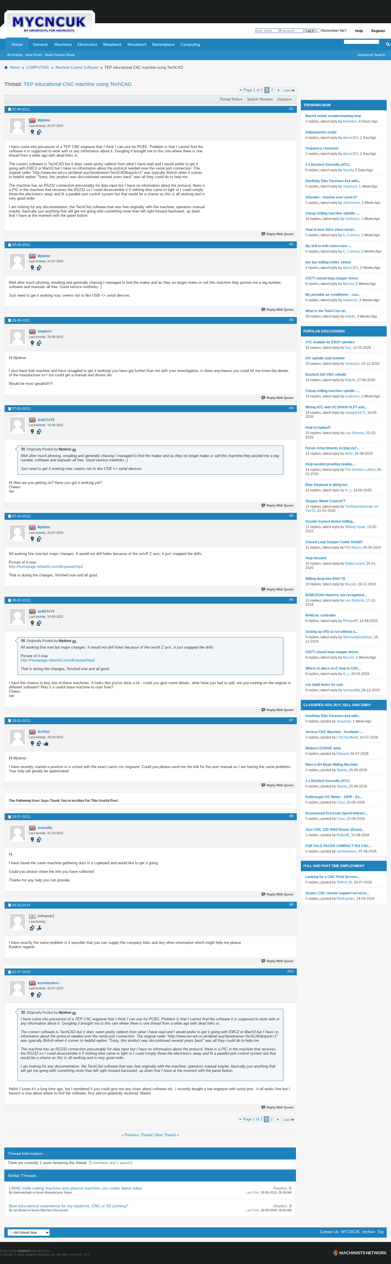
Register (378, 31)
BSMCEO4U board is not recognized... (336, 595)
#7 (291, 720)
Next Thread (165, 1135)
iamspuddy (351, 690)
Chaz (341, 802)
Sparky (348, 170)
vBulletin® (24, 1251)
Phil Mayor (353, 548)
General (40, 44)
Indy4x (350, 316)
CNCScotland (347, 737)
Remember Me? (334, 31)
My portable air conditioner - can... (332, 295)
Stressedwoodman (357, 637)
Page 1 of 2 (253, 90)
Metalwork (112, 44)
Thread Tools (230, 99)
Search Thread (258, 99)
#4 (291, 408)
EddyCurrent (355, 564)
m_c (348, 490)
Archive (368, 1232)
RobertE (343, 835)
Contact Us (329, 1232)
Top (381, 1232)
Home (17, 44)
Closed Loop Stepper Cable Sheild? (334, 542)
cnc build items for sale (324, 685)
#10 (290, 971)
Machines (63, 44)
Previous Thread (138, 1135)
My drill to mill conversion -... (328, 246)
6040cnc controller (320, 615)
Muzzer (348, 284)
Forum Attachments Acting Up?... (332, 448)
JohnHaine (351, 203)
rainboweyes (347, 851)
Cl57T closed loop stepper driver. (332, 278)
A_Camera (351, 235)
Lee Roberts (354, 433)
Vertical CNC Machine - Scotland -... (334, 732)
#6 (291, 600)
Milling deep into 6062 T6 (325, 579)
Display (283, 99)
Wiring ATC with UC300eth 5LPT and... (336, 407)
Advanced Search (371, 55)
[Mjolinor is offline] (17, 125)
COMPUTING (37, 67)
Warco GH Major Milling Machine (331, 765)
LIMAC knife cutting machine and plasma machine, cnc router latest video (75, 1188)
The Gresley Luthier (360, 470)
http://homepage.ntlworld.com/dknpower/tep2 (46, 566)
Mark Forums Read (60, 55)
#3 (291, 320)
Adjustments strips (321, 132)
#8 (291, 816)
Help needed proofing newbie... (330, 464)
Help (359, 31)
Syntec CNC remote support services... (337, 893)
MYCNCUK (350, 1232)
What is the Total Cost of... (326, 311)
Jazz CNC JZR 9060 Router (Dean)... (334, 830)
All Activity (15, 55)
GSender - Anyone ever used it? (331, 197)
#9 (291, 905)
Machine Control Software (77, 67)
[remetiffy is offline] (17, 833)
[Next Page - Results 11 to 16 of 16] (278, 90)
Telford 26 (344, 882)
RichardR (350, 621)
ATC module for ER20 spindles (330, 342)
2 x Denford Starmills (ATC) (327, 165)
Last (287, 90)
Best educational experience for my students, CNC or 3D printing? (68, 1206)
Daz (348, 348)
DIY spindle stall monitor (325, 358)
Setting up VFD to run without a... (331, 632)
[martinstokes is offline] (17, 988)
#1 (291, 109)
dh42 (349, 454)
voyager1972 (355, 413)
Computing (190, 44)
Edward (343, 754)
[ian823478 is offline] (17, 425)
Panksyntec (346, 899)
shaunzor (350, 186)
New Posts (33, 55)
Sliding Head (355, 527)
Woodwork (137, 44)
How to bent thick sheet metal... (330, 230)
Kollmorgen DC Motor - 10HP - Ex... (333, 797)
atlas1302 (350, 138)
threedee (350, 121)
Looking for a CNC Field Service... (332, 877)
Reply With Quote (280, 234)
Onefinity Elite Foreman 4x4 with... (332, 181)
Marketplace (163, 44)
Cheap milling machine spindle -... (332, 213)
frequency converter (322, 148)
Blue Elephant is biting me (326, 485)
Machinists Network (360, 1253)
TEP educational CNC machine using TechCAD (77, 84)
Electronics (87, 44)
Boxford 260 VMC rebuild (325, 375)
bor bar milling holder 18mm (328, 262)
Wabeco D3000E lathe (323, 748)
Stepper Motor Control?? (325, 501)
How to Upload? (318, 428)
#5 (291, 516)
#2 (291, 244)
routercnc (352, 219)
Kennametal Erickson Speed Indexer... (336, 813)
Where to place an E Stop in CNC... (333, 668)
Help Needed (315, 558)
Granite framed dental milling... (330, 521)
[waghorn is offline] (17, 336)
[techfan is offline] (17, 737)
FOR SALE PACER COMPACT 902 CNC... (338, 846)
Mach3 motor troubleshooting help (333, 116)
